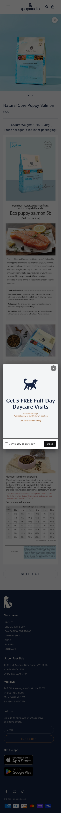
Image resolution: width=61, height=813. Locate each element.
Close (50, 443)
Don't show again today (22, 443)
